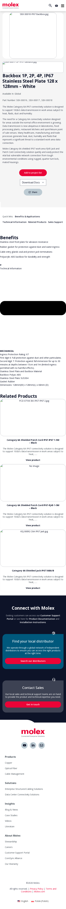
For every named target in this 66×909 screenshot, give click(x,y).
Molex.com (39, 891)
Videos (8, 820)
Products (10, 756)
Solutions (10, 783)
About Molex (12, 835)
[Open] (62, 5)
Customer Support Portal (17, 852)
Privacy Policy (36, 888)
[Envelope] (41, 745)
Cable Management (14, 773)
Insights (10, 803)
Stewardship (11, 841)
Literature (9, 826)
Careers (9, 847)
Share (34, 192)
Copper (8, 762)
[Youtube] (24, 745)
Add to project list (33, 172)
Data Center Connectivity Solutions (22, 794)
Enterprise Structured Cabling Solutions (24, 788)
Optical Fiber (11, 768)
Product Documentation (42, 618)
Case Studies (11, 815)
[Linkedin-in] (33, 745)
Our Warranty (11, 863)
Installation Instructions (33, 622)
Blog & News (11, 809)
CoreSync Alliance (13, 858)
